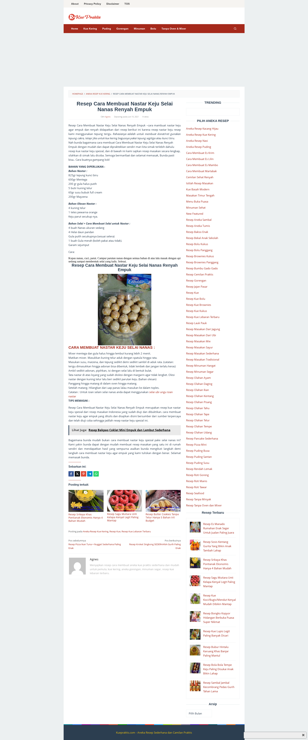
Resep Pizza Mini (196, 444)
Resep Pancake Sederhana (202, 438)
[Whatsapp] (96, 474)
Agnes (94, 559)
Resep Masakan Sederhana (202, 353)
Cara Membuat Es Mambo (202, 165)
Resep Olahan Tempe (199, 426)
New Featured (194, 213)
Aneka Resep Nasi (197, 140)
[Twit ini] (77, 474)
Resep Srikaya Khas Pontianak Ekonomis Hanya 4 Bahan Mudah (85, 517)
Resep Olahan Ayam (198, 377)
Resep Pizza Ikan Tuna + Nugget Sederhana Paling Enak (94, 544)
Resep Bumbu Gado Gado (202, 268)
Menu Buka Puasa (197, 201)
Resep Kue (114, 531)
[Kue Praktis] (84, 17)
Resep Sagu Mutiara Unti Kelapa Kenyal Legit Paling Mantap (122, 517)
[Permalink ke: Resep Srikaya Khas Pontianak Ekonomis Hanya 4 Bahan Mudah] (86, 501)
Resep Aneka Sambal (199, 219)
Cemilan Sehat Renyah (199, 177)
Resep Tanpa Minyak (198, 499)
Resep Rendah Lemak (199, 469)
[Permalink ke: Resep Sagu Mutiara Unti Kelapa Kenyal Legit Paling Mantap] (124, 501)
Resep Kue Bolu (195, 298)
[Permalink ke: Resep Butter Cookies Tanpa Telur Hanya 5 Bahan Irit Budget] (163, 501)
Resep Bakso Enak (197, 232)
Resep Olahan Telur (198, 420)
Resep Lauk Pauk (196, 323)
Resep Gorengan (196, 280)
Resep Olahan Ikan (197, 390)
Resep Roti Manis (196, 481)
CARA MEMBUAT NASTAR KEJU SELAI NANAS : (112, 347)
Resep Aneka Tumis (198, 226)
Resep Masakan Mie (198, 341)
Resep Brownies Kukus (200, 256)
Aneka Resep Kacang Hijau (202, 128)
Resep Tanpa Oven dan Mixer (204, 505)
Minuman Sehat (196, 207)
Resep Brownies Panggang (202, 262)
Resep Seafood (195, 493)
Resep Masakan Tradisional (202, 359)
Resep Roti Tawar (196, 487)
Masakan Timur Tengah (200, 195)
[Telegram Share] (90, 474)
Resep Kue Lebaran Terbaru (136, 531)
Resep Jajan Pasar (196, 286)
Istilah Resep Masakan (199, 183)
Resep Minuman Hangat (200, 365)
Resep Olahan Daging (199, 384)
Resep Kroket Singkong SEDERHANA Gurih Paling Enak (155, 544)
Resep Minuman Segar (200, 371)
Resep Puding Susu (197, 463)
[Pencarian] (235, 28)
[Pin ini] (83, 474)
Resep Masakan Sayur (199, 347)
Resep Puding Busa (197, 450)
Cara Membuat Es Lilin (200, 159)
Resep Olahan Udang (199, 432)
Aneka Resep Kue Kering (95, 531)
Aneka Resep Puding (198, 147)
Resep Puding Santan (199, 456)
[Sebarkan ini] (71, 474)
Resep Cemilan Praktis (199, 274)
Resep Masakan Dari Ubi (201, 335)
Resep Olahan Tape (197, 414)
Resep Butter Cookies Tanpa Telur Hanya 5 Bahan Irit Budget (162, 517)
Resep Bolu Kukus (197, 244)
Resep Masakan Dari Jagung (203, 329)
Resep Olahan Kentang (200, 396)
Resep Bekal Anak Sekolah (202, 238)
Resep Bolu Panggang (199, 250)
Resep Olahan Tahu (197, 408)
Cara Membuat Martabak (201, 171)
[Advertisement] (154, 60)
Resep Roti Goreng (197, 475)
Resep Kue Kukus (196, 311)
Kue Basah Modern (197, 189)
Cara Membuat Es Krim (200, 153)
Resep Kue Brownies (198, 305)
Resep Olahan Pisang (199, 402)
